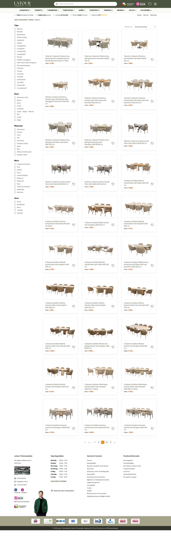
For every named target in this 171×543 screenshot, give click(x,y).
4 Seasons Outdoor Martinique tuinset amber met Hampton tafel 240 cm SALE (96, 386)
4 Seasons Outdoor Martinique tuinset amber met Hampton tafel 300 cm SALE (135, 386)
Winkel (31, 20)
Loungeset (20, 49)
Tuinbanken (52, 10)
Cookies (89, 488)
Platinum (20, 178)
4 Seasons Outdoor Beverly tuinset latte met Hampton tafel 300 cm (136, 223)
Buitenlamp (21, 34)
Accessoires (145, 10)
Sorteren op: (128, 27)
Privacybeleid (91, 485)
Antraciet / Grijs (22, 97)
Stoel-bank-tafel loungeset (26, 63)
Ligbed (81, 10)
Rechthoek (21, 204)
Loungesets (24, 10)
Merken (120, 10)
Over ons (145, 15)
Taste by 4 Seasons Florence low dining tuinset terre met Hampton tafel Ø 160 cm (97, 142)
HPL (18, 138)
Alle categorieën (128, 460)
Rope (19, 146)
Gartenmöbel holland (129, 474)
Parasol (19, 57)
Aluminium (21, 129)
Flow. (19, 173)
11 (110, 442)
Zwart (19, 117)
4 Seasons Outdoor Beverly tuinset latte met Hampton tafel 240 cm (57, 264)
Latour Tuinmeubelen (21, 20)
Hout (18, 135)
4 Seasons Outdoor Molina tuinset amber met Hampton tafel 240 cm (95, 305)
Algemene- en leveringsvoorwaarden (98, 480)
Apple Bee (20, 189)
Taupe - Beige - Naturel (25, 111)
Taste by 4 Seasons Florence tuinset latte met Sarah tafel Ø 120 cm (135, 58)
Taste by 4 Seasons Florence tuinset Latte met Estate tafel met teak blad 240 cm (95, 100)
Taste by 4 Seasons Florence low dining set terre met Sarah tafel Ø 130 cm (97, 58)
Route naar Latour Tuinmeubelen (64, 491)
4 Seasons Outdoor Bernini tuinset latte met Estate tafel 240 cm (136, 183)
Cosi (18, 167)
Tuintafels (94, 10)
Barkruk (19, 29)
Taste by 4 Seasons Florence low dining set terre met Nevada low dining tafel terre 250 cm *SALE (57, 58)
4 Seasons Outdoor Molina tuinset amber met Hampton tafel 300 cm (56, 305)
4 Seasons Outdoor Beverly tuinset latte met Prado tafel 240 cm (97, 264)
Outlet (132, 10)
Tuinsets (38, 10)
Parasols (107, 10)
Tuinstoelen (68, 10)
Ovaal (19, 202)
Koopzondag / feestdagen (59, 481)
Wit (18, 114)
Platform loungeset (23, 60)
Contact (139, 15)
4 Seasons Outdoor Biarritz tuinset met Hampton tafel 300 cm (135, 346)
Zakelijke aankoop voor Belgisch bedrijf (98, 496)
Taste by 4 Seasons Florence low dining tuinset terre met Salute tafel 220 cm (57, 142)
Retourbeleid (91, 474)
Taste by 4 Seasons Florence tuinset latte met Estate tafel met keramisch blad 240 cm (136, 100)
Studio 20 (20, 181)
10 (107, 442)
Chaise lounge (22, 37)
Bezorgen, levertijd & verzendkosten (97, 466)
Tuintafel (20, 77)
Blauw (19, 100)
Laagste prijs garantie (93, 482)
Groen (19, 106)
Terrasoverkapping (23, 65)
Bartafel (20, 32)
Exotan (19, 170)
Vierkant (20, 213)
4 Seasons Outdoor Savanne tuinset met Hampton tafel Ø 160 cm (57, 427)
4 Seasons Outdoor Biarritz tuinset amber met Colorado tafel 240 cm (57, 346)
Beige (19, 120)
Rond (19, 207)
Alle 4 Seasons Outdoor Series (132, 466)
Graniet (19, 132)
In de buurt (126, 471)
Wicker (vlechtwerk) (24, 152)
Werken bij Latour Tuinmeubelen (96, 493)
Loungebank (21, 46)
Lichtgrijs (20, 109)
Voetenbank (21, 79)
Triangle (20, 210)
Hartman (20, 192)
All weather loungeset (129, 477)
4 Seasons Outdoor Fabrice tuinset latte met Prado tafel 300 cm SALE (57, 223)
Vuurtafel (20, 82)
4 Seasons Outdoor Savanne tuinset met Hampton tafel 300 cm (135, 427)
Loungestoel (21, 51)
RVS (18, 149)
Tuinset (19, 71)
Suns (18, 184)
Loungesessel (22, 88)
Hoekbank (20, 40)
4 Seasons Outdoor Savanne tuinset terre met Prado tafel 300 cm (97, 427)
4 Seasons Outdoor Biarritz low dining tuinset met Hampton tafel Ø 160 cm (97, 346)
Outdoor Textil (22, 155)
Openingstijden (91, 463)
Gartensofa (21, 85)
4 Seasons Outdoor (23, 164)
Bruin (19, 103)
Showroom (153, 15)
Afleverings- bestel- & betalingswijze (98, 471)
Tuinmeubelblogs (128, 463)
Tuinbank (20, 68)
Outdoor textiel (22, 143)
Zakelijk (89, 491)
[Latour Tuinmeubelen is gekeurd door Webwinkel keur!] (140, 4)
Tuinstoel (20, 74)
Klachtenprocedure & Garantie (96, 477)
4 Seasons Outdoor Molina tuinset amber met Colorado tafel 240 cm (136, 305)
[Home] (22, 4)
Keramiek (20, 141)
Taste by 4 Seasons (23, 187)
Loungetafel (21, 54)
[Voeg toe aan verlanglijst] (74, 60)
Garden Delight (22, 175)
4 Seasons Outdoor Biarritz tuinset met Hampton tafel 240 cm (56, 386)
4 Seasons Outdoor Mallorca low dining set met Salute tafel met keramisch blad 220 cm (136, 264)
